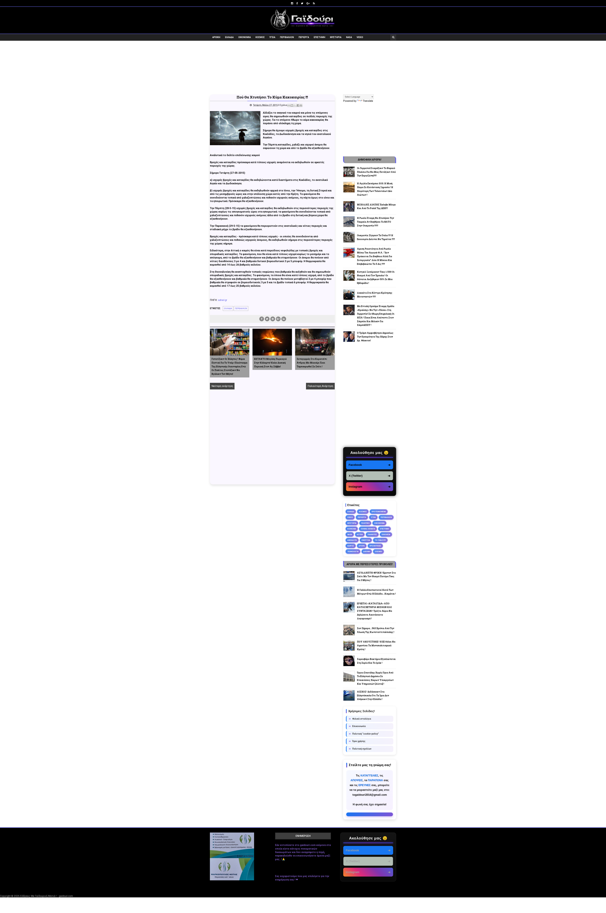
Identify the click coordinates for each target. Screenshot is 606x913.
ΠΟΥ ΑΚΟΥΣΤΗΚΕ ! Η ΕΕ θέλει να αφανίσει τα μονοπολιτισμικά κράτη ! (376, 645)
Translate (368, 100)
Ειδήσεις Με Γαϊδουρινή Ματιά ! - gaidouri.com (46, 896)
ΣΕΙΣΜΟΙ (378, 551)
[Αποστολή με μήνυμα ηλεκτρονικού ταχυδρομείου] (289, 105)
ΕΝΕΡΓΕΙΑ (366, 540)
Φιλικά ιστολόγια (360, 718)
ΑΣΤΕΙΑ (360, 534)
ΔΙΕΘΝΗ (366, 551)
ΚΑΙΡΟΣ (350, 546)
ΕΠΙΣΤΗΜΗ (319, 37)
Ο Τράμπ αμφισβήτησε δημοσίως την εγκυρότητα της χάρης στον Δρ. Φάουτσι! (375, 336)
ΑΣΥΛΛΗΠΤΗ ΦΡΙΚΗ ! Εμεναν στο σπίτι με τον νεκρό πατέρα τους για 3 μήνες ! (376, 576)
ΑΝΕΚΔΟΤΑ (352, 540)
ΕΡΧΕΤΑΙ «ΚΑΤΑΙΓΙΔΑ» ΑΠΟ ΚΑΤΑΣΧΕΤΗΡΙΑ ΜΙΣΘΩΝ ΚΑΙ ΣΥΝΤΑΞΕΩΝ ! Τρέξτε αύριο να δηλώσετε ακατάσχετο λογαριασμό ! (374, 611)
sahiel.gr (222, 300)
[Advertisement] (303, 67)
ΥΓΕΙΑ (272, 37)
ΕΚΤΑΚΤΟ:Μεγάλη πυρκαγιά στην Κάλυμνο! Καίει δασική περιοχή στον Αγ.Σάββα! (270, 362)
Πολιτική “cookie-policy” (364, 733)
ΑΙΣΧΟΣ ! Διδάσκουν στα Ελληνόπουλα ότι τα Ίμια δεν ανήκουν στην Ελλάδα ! (373, 695)
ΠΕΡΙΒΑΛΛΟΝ (287, 37)
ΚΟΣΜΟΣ (260, 37)
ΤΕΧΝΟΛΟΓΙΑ (353, 551)
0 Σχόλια (282, 105)
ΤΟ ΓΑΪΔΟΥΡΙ (380, 540)
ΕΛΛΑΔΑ (229, 37)
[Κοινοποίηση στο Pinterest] (301, 105)
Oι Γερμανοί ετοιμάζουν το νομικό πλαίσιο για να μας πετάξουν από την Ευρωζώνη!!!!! (376, 172)
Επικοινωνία (357, 726)
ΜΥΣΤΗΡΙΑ (335, 37)
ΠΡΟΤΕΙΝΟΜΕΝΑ (378, 511)
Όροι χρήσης (357, 741)
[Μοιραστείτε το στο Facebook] (298, 105)
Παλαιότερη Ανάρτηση (320, 386)
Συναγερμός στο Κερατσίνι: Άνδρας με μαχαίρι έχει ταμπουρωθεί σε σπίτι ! (312, 362)
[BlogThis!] (292, 105)
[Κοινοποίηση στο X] (295, 105)
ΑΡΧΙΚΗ (216, 37)
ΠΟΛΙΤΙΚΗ (365, 523)
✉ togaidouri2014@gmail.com (369, 814)
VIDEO (360, 37)
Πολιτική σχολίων (360, 748)
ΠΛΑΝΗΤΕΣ (372, 534)
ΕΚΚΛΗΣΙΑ (386, 534)
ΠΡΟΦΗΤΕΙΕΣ (375, 546)
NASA (349, 37)
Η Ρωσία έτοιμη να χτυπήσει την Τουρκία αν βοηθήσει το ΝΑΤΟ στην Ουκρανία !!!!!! (375, 221)
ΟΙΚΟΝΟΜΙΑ (244, 37)
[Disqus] (272, 440)
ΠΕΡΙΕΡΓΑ (304, 37)
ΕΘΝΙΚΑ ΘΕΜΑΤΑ (368, 529)
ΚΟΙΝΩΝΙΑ (351, 529)
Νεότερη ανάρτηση (222, 386)
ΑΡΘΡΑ (362, 546)
